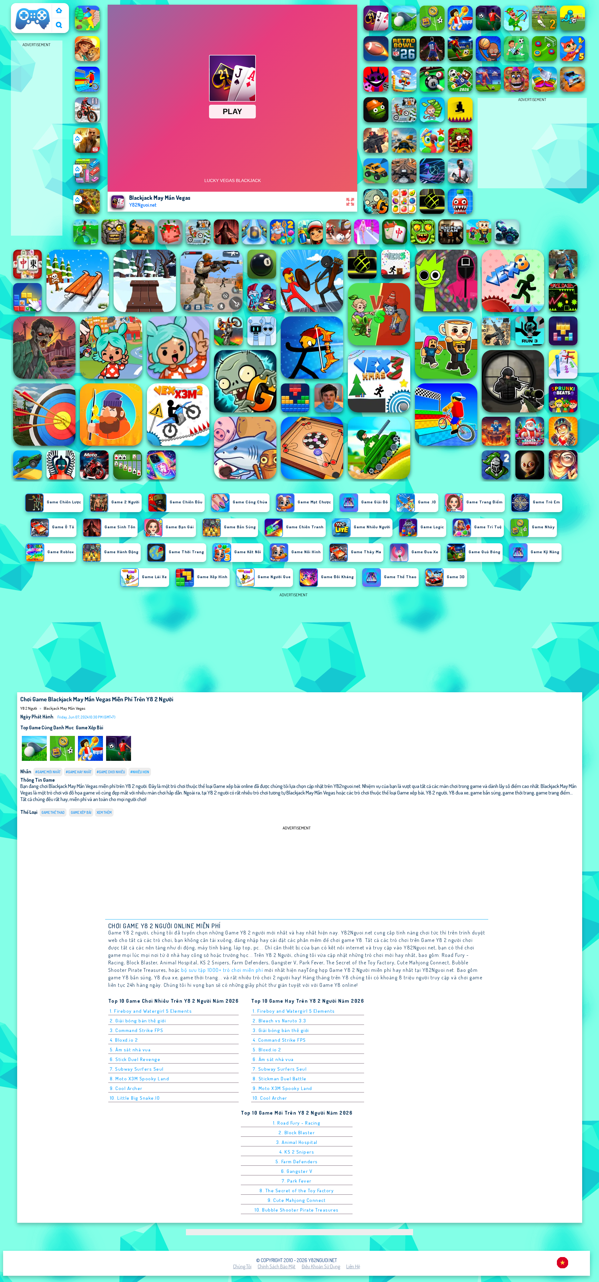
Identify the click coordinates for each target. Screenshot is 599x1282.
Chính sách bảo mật (276, 1266)
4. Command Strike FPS (279, 1040)
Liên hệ (353, 1266)
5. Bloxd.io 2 (267, 1050)
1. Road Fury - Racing (297, 1123)
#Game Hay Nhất (78, 772)
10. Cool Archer (270, 1098)
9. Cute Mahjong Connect (297, 1200)
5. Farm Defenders (296, 1161)
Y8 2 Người (24, 7)
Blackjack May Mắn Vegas (64, 708)
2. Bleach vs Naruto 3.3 (279, 1021)
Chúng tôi (242, 1266)
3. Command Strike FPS (136, 1030)
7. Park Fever (297, 1181)
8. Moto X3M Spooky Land (139, 1079)
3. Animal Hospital (297, 1142)
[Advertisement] (36, 142)
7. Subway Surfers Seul (137, 1069)
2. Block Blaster (297, 1133)
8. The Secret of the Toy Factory (297, 1190)
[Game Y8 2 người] (59, 11)
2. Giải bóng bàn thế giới (138, 1021)
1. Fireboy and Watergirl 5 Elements (151, 1011)
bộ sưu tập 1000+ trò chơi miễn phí (222, 970)
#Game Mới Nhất (48, 772)
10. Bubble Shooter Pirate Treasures (297, 1210)
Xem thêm (104, 812)
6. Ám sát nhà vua (273, 1059)
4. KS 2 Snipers (296, 1152)
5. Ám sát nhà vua (130, 1050)
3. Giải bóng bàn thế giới (281, 1030)
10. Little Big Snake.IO (135, 1098)
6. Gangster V (297, 1171)
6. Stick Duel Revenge (135, 1059)
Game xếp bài (89, 727)
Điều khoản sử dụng (321, 1266)
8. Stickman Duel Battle (280, 1079)
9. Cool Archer (126, 1088)
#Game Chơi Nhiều (111, 772)
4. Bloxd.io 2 (124, 1040)
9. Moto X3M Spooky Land (282, 1088)
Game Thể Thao (53, 812)
